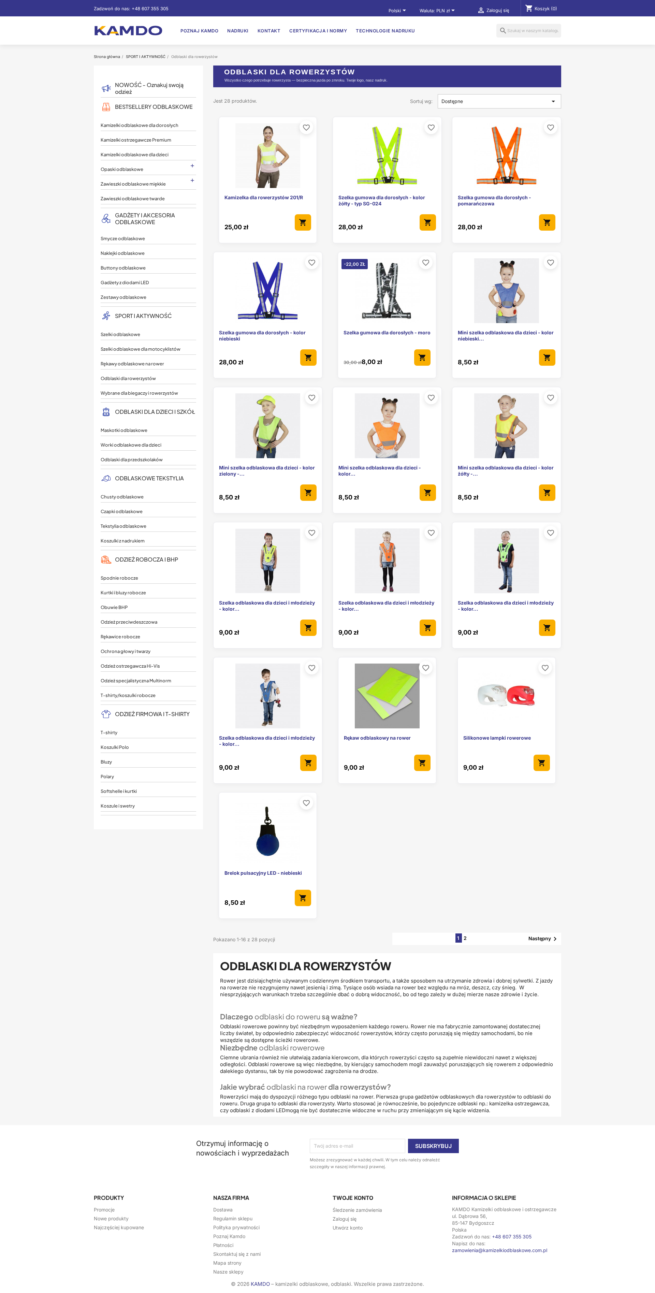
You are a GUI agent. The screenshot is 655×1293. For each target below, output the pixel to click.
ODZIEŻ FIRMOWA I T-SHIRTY (152, 713)
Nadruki (238, 30)
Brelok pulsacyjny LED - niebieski (263, 873)
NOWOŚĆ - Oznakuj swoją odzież (149, 88)
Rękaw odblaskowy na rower (377, 738)
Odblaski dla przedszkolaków (132, 459)
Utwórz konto (348, 1228)
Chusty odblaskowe (122, 496)
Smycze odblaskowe (123, 238)
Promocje (104, 1209)
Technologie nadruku (385, 30)
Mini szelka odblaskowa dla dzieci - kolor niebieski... (506, 336)
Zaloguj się (344, 1219)
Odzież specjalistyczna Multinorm (136, 680)
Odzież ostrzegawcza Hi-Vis (130, 666)
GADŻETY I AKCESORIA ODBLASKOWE (145, 219)
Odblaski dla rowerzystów (128, 378)
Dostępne (499, 101)
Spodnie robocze (119, 578)
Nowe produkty (111, 1218)
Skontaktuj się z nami (237, 1254)
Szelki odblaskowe (120, 334)
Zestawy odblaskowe (123, 297)
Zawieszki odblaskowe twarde (133, 198)
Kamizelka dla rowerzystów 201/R (263, 197)
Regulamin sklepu (232, 1218)
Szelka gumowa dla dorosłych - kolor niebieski (262, 336)
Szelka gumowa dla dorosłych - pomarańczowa (494, 200)
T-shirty (109, 732)
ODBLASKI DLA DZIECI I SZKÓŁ (155, 411)
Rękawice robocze (120, 636)
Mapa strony (227, 1263)
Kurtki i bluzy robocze (123, 592)
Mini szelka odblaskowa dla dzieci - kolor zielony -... (267, 471)
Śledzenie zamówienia (357, 1210)
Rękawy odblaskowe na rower (132, 363)
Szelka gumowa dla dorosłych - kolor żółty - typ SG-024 (381, 200)
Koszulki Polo (115, 747)
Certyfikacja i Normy (318, 30)
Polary (107, 776)
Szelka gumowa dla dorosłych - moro (387, 332)
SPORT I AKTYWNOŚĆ (143, 315)
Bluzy (106, 762)
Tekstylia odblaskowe (123, 526)
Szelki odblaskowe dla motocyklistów (140, 349)
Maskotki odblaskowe (124, 430)
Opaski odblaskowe (122, 169)
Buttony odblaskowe (123, 268)
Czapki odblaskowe (122, 511)
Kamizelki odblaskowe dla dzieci (135, 154)
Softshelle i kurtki (119, 791)
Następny (543, 939)
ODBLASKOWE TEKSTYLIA (149, 478)
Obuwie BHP (114, 607)
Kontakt (269, 30)
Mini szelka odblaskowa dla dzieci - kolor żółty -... (506, 471)
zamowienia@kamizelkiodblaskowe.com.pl (499, 1250)
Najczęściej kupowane (119, 1227)
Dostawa (223, 1209)
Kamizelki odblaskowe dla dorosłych (139, 125)
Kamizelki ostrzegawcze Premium (136, 140)
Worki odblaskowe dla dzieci (131, 445)
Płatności (223, 1245)
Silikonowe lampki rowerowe (497, 738)
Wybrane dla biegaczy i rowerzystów (139, 393)
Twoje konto (353, 1197)
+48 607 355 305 (150, 8)
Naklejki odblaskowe (123, 253)
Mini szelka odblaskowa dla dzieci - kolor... (379, 471)
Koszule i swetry (118, 806)
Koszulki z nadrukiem (123, 540)
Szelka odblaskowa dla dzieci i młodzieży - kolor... (267, 606)
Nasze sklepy (228, 1272)
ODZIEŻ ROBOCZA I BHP (146, 559)
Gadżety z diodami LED (125, 282)
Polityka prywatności (236, 1227)
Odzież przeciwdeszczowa (129, 622)
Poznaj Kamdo (199, 30)
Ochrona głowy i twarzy (125, 651)
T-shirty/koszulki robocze (128, 695)
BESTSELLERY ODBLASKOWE (154, 106)
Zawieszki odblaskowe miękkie (133, 184)
